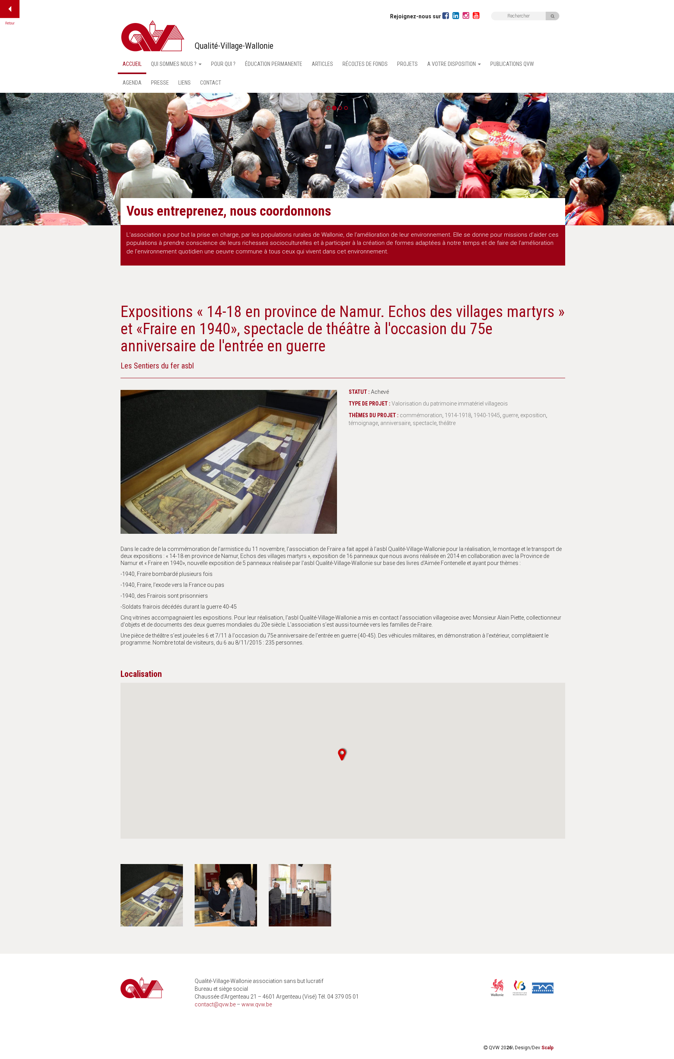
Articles (322, 64)
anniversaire (395, 423)
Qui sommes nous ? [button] (174, 64)
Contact (210, 83)
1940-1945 (487, 415)
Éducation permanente (273, 64)
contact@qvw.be (215, 1004)
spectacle (424, 423)
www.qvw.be (256, 1004)
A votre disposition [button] (452, 64)
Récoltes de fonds (365, 64)
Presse (160, 83)
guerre (510, 415)
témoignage (363, 423)
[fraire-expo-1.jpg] (229, 459)
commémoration (421, 415)
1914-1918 (458, 415)
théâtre (447, 423)
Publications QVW (512, 64)
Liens (184, 83)
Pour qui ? (223, 64)
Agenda (132, 83)
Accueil (132, 64)
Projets (407, 64)
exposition (533, 415)
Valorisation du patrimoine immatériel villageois (450, 403)
